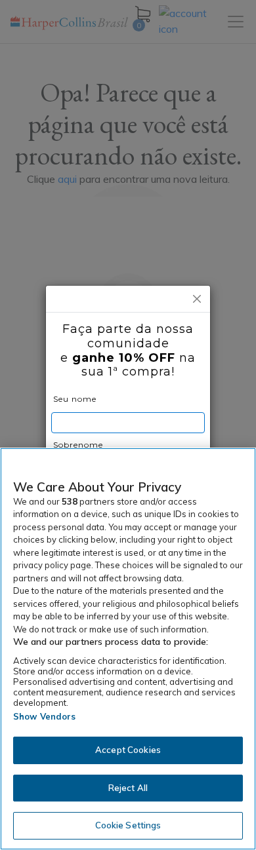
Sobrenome (78, 445)
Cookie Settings (128, 825)
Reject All (128, 787)
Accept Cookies (128, 749)
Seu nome (74, 399)
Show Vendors (44, 716)
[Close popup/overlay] (197, 299)
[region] (128, 649)
